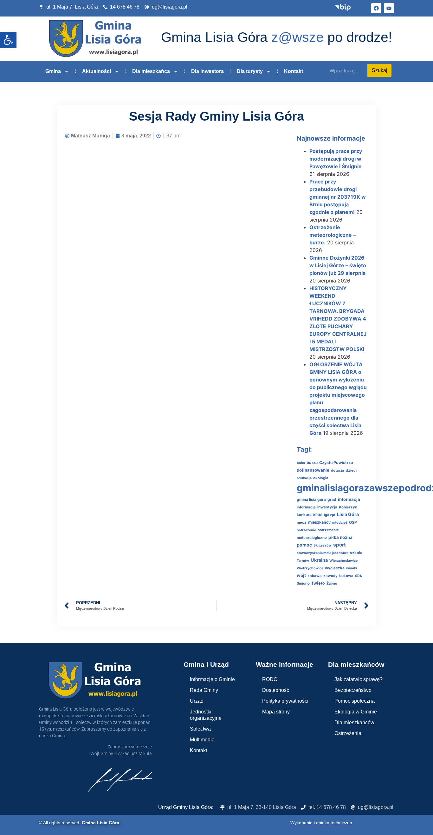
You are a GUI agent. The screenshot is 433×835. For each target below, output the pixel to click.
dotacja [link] (337, 470)
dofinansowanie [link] (313, 470)
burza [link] (312, 462)
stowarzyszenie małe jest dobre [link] (322, 553)
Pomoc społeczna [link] (354, 701)
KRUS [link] (317, 515)
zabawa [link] (314, 575)
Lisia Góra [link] (348, 514)
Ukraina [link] (319, 560)
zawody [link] (330, 575)
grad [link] (331, 499)
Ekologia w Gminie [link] (355, 711)
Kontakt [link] (293, 71)
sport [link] (339, 545)
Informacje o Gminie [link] (212, 679)
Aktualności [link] (96, 71)
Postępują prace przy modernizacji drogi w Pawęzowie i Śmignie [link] (335, 158)
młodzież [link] (339, 522)
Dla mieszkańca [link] (151, 71)
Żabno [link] (331, 583)
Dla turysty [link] (250, 71)
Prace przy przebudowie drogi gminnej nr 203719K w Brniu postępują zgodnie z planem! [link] (337, 196)
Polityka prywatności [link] (285, 701)
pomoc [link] (304, 544)
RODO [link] (269, 679)
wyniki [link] (351, 568)
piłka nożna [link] (340, 537)
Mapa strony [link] (276, 711)
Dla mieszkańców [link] (354, 722)
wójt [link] (301, 575)
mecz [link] (302, 522)
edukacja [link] (304, 478)
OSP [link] (353, 522)
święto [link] (318, 583)
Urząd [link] (197, 701)
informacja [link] (349, 499)
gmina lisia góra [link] (311, 499)
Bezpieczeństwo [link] (353, 690)
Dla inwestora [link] (207, 71)
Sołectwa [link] (200, 729)
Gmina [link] (53, 71)
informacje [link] (306, 507)
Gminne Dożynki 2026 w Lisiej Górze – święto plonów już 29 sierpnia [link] (337, 265)
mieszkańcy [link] (319, 522)
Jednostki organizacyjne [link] (206, 715)
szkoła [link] (356, 552)
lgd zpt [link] (329, 515)
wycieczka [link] (335, 568)
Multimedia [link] (202, 739)
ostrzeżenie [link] (306, 530)
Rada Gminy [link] (204, 690)
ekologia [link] (320, 478)
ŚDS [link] (358, 576)
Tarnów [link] (303, 561)
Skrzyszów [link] (322, 545)
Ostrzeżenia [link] (347, 733)
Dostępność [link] (275, 690)
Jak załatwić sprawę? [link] (358, 679)
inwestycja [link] (327, 507)
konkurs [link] (304, 514)
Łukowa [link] (346, 575)
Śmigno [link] (303, 583)
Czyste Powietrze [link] (336, 462)
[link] (8, 40)
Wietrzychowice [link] (310, 568)
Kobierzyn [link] (348, 507)
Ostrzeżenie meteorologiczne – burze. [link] (332, 235)
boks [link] (301, 463)
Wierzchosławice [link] (343, 561)
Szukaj (379, 70)
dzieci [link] (351, 470)
